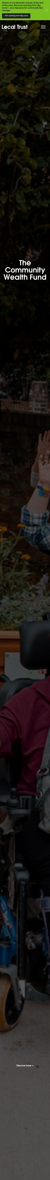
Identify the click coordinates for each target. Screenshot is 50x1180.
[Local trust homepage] (23, 27)
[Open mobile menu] (43, 27)
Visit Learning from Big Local (16, 16)
